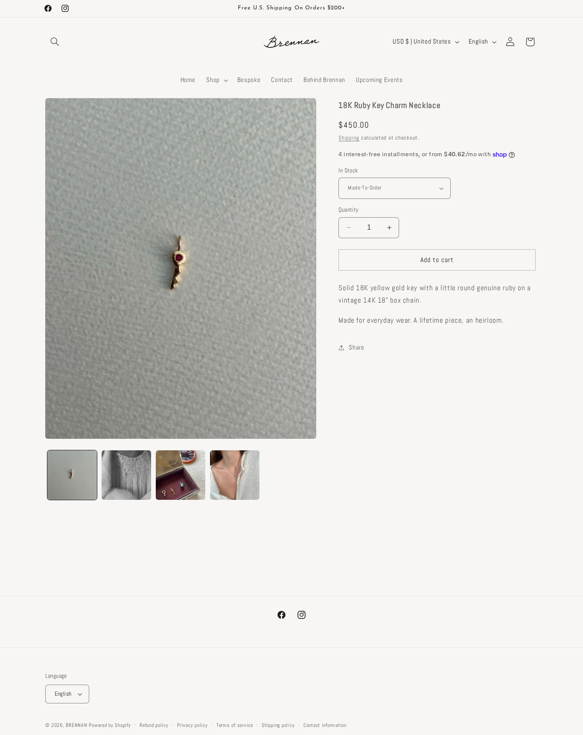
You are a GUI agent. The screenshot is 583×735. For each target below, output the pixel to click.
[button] (55, 42)
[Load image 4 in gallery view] (235, 475)
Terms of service (234, 725)
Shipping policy (278, 725)
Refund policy (154, 725)
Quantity (348, 209)
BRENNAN (76, 725)
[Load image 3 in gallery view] (181, 475)
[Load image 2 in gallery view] (127, 475)
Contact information (325, 725)
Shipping (348, 137)
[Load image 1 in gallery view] (72, 475)
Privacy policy (192, 725)
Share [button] (356, 347)
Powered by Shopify (110, 725)
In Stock (348, 170)
